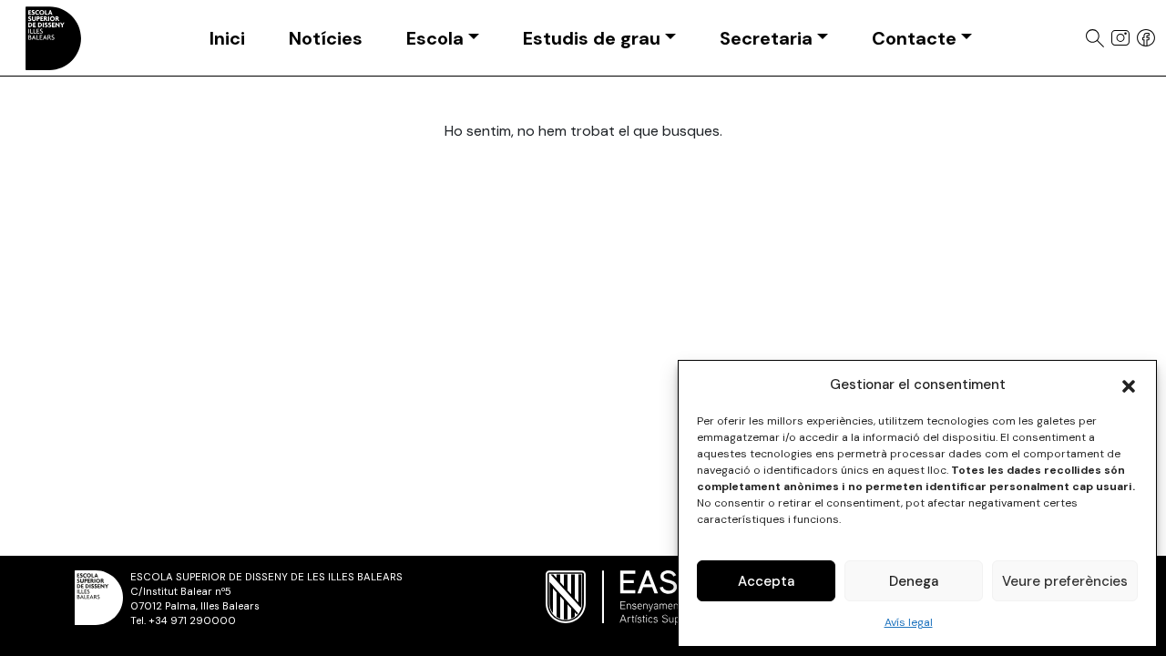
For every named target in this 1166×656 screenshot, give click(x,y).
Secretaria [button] (766, 38)
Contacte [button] (914, 38)
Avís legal (909, 622)
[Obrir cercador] (1095, 38)
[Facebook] (1146, 38)
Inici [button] (227, 38)
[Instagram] (1120, 38)
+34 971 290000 (192, 621)
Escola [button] (435, 38)
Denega (913, 581)
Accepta (766, 581)
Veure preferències (1065, 581)
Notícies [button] (326, 38)
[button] (1129, 384)
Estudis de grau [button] (591, 38)
